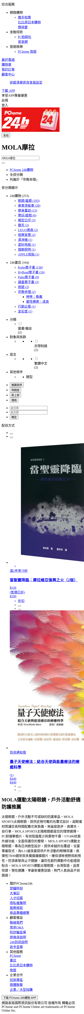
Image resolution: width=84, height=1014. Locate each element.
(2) (23, 225)
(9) (28, 277)
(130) (30, 267)
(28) (29, 205)
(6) (27, 215)
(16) (31, 272)
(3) (26, 220)
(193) (29, 200)
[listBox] (42, 425)
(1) (25, 239)
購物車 (6, 64)
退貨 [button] (26, 82)
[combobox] (42, 149)
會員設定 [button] (35, 82)
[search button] (3, 163)
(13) (27, 210)
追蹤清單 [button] (16, 82)
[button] (42, 28)
